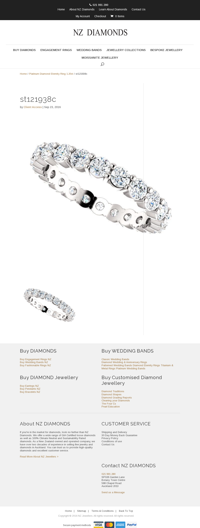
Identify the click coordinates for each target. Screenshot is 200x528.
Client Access (33, 107)
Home (61, 9)
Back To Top (126, 511)
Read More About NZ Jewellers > (39, 456)
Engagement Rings (56, 50)
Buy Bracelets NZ (30, 391)
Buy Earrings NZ (29, 385)
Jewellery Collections (126, 50)
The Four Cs (109, 403)
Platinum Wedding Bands (130, 368)
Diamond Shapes (111, 394)
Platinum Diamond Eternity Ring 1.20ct (51, 73)
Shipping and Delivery (114, 432)
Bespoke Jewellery (166, 50)
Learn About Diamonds (113, 9)
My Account (83, 16)
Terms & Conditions (102, 511)
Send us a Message (113, 492)
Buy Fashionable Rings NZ (35, 365)
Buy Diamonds (24, 50)
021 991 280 (100, 4)
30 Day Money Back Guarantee (119, 435)
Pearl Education (111, 406)
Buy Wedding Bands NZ (34, 362)
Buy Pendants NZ (30, 388)
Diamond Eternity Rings (146, 365)
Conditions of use (112, 441)
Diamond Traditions (113, 391)
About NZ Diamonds (82, 9)
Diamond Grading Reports (117, 397)
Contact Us (139, 9)
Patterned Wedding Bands (117, 365)
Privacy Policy (110, 438)
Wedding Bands (89, 50)
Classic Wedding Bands (115, 359)
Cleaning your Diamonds (116, 400)
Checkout (100, 16)
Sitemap (81, 511)
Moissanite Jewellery (100, 57)
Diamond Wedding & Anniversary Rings (124, 362)
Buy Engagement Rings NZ (35, 359)
